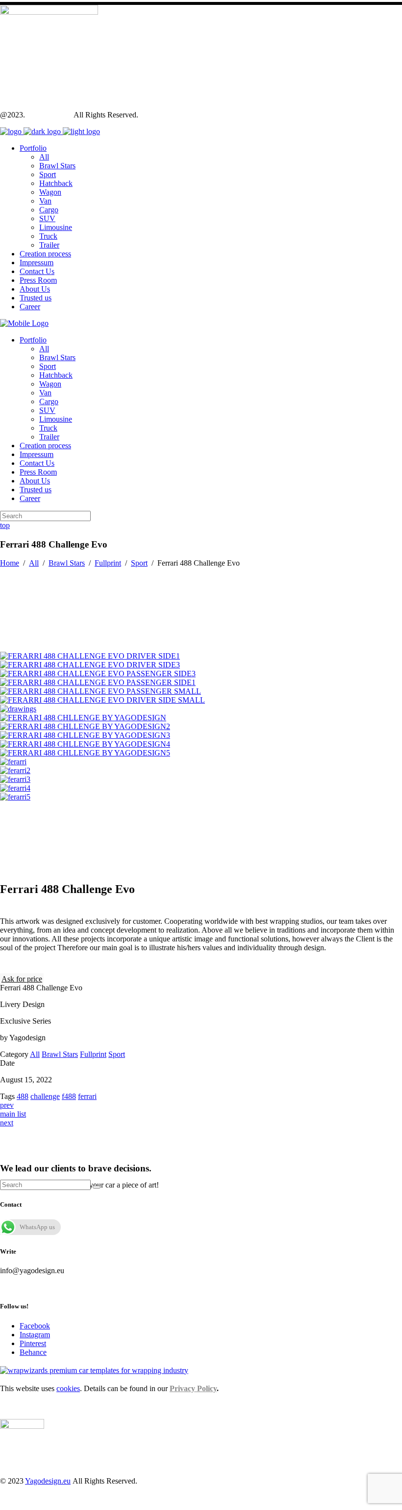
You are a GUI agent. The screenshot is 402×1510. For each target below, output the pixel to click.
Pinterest (33, 1343)
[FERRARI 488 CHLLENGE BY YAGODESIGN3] (85, 735)
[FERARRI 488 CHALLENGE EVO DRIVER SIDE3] (90, 665)
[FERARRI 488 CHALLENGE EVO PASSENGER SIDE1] (98, 682)
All (34, 563)
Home (9, 563)
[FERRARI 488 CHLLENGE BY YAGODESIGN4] (85, 744)
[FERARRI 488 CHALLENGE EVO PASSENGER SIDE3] (98, 673)
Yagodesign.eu (49, 115)
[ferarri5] (15, 797)
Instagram (35, 1334)
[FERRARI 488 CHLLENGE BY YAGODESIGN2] (85, 726)
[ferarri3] (15, 779)
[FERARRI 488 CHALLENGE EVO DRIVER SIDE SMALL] (102, 700)
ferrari (87, 1096)
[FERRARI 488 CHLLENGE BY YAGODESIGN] (83, 717)
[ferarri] (13, 761)
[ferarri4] (15, 788)
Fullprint (108, 563)
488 (22, 1096)
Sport (139, 563)
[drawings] (18, 709)
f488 (69, 1096)
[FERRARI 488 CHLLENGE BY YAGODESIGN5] (85, 753)
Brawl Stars (67, 563)
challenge (45, 1096)
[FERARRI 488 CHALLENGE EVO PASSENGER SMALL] (100, 691)
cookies (68, 1388)
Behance (33, 1352)
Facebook (35, 1326)
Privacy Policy (193, 1388)
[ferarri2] (15, 770)
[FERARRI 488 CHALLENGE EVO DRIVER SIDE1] (90, 656)
